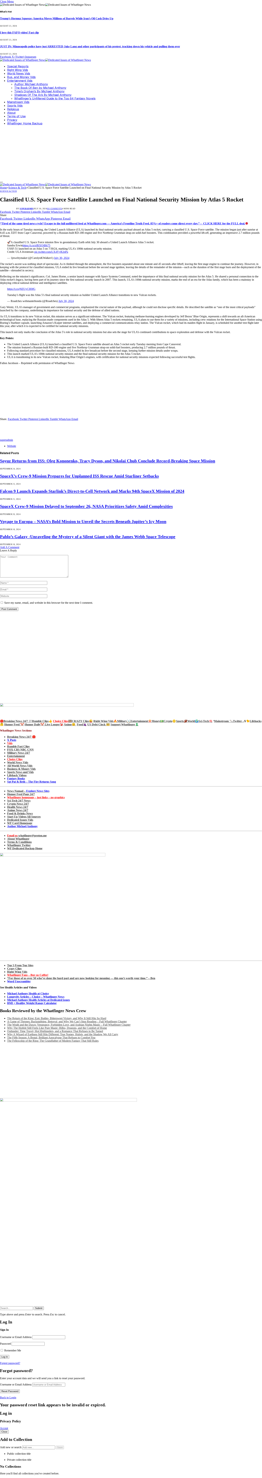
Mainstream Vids (18, 102)
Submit (38, 1308)
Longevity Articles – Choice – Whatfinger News (35, 996)
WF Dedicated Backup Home (24, 848)
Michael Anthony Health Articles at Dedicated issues (38, 999)
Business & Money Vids (21, 768)
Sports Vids (15, 105)
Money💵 (158, 721)
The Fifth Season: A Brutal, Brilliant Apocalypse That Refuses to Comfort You (51, 1037)
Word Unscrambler (19, 981)
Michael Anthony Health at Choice (28, 993)
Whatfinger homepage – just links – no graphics (36, 797)
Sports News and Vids (20, 772)
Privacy (12, 120)
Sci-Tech (204, 721)
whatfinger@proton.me (27, 835)
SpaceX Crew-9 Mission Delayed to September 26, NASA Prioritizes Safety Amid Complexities (86, 506)
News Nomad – (28, 790)
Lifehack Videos (17, 775)
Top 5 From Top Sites (20, 965)
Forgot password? (10, 1363)
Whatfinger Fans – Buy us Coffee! (27, 974)
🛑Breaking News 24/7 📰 (16, 721)
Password (5, 1343)
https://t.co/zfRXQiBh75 (36, 245)
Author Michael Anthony (31, 84)
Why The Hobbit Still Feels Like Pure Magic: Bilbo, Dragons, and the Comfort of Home (57, 1027)
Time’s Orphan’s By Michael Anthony (39, 91)
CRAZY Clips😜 (82, 721)
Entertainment (16, 756)
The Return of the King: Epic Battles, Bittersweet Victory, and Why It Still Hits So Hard (56, 1018)
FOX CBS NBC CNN (20, 749)
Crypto (168, 721)
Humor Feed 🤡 (14, 724)
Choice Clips (14, 759)
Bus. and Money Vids (21, 77)
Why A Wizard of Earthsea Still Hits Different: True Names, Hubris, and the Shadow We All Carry (62, 1034)
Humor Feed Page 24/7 (21, 794)
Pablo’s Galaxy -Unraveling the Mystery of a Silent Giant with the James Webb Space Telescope (87, 536)
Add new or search (11, 1447)
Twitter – (238, 721)
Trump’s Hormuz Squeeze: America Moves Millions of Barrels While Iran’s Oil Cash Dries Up (56, 18)
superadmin (26, 209)
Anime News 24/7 (17, 810)
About (11, 112)
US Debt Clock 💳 (98, 724)
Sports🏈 (181, 721)
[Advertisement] (131, 153)
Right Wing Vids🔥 (105, 721)
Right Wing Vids (17, 70)
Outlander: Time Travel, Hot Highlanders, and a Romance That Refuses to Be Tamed (55, 1031)
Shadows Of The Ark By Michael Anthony (42, 95)
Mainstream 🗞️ (223, 721)
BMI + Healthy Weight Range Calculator (32, 1003)
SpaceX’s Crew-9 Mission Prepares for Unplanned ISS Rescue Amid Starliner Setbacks (79, 476)
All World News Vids (19, 765)
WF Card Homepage (19, 823)
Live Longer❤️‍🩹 (54, 724)
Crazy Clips (14, 968)
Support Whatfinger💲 (125, 724)
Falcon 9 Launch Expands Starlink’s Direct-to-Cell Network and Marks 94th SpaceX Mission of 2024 (92, 491)
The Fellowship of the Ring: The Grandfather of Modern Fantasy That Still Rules (53, 1040)
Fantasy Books (16, 778)
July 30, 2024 (61, 257)
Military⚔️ (123, 721)
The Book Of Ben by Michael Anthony (40, 88)
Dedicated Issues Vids (20, 819)
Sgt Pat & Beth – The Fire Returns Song (31, 781)
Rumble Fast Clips (18, 746)
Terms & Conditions (19, 841)
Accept (4, 1428)
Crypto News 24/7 (18, 803)
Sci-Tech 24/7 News (18, 800)
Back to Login (8, 1397)
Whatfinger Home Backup (24, 123)
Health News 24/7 (17, 807)
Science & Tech (8, 191)
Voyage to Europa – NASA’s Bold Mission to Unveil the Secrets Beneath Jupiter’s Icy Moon (83, 521)
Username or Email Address (16, 1337)
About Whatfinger (18, 838)
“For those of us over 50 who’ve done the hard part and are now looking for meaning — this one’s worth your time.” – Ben (81, 978)
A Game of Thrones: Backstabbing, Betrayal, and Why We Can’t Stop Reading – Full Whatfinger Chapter (67, 1021)
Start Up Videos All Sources (24, 816)
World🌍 (193, 721)
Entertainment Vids (19, 80)
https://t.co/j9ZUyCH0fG (21, 288)
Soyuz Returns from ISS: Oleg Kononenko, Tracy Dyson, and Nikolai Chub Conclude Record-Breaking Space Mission (107, 461)
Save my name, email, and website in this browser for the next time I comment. (48, 602)
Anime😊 (70, 724)
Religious (13, 109)
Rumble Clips (40, 721)
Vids (9, 743)
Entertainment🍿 (141, 721)
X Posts (11, 739)
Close (4, 1431)
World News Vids (18, 73)
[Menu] (1, 182)
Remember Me (12, 1350)
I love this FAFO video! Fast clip (19, 32)
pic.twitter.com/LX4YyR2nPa (51, 251)
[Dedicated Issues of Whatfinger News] (45, 60)
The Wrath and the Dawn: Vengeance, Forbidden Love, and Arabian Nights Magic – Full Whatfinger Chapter (68, 1024)
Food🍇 (82, 724)
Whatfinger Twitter (19, 845)
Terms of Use (16, 116)
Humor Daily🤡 (35, 724)
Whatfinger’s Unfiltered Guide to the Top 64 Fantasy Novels (55, 98)
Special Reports (18, 66)
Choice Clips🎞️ (62, 721)
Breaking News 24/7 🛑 (21, 736)
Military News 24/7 (18, 752)
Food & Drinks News (20, 813)
